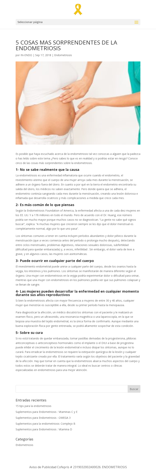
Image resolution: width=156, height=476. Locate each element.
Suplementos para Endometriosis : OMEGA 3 (43, 417)
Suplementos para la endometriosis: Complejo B (45, 423)
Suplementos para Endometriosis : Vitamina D (44, 429)
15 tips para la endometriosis (33, 406)
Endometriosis (63, 55)
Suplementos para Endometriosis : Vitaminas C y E (46, 412)
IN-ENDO (26, 55)
